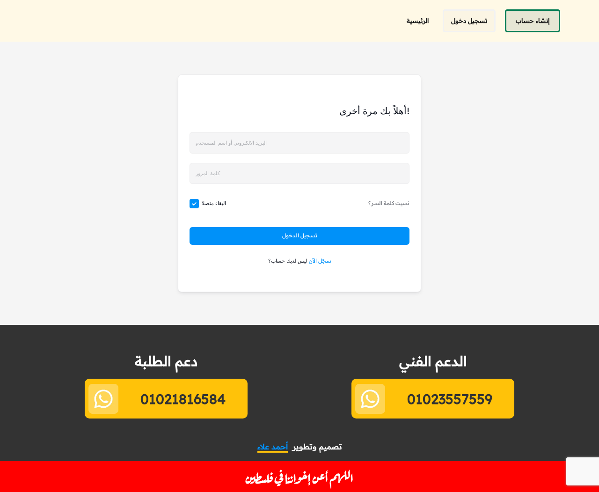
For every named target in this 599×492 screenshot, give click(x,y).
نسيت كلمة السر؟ (388, 203)
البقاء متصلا (214, 203)
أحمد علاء (272, 446)
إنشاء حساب (532, 20)
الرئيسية (418, 20)
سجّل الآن (320, 260)
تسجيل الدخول (299, 235)
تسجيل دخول (469, 20)
